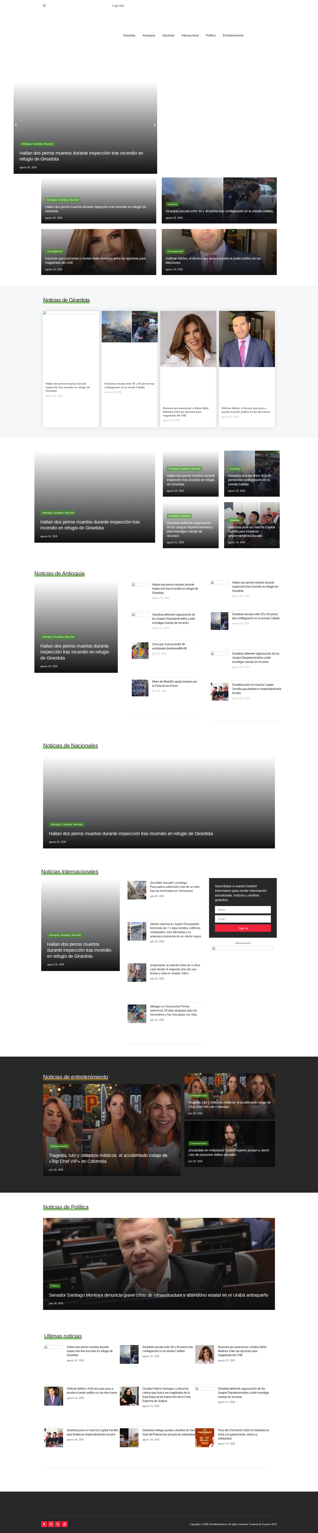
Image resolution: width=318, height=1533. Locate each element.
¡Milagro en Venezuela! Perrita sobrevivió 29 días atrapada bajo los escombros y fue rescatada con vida (173, 1010)
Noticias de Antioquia (59, 573)
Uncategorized (54, 251)
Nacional (168, 35)
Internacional (190, 35)
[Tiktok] (65, 1524)
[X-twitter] (58, 1524)
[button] (16, 125)
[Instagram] (51, 1524)
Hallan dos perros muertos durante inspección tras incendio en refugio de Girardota (68, 387)
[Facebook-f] (44, 1524)
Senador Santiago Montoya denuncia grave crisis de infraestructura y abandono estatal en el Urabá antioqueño (158, 1295)
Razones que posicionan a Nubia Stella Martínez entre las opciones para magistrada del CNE (186, 412)
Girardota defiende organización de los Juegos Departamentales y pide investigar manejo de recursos (173, 618)
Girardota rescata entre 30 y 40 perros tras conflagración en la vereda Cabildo (219, 211)
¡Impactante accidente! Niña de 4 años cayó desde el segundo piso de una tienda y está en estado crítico (175, 969)
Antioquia (149, 35)
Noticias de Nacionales (70, 745)
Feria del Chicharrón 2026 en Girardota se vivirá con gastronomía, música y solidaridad (243, 1434)
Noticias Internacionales (69, 871)
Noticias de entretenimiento (75, 1077)
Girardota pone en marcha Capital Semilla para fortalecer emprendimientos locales (251, 531)
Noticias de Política (66, 1207)
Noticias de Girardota (66, 300)
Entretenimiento (233, 35)
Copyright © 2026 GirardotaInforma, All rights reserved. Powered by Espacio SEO (233, 1524)
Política (211, 35)
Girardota (129, 35)
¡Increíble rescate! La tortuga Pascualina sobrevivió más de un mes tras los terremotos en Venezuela (174, 887)
